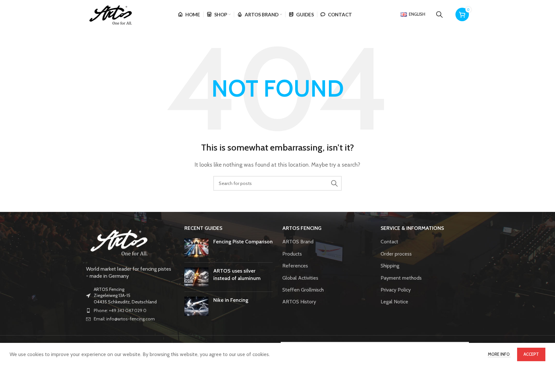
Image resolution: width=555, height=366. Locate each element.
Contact (389, 242)
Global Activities (300, 278)
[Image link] (118, 241)
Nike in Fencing (230, 300)
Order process (396, 254)
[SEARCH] (334, 183)
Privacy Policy (396, 290)
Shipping (390, 266)
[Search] (439, 14)
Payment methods (401, 278)
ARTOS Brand (297, 242)
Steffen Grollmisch (303, 290)
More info (499, 354)
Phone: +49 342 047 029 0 (120, 310)
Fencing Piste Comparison (243, 242)
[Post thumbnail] (196, 247)
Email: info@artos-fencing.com (124, 319)
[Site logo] (110, 14)
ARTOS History (299, 302)
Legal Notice (394, 302)
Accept (531, 354)
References (295, 266)
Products (292, 254)
